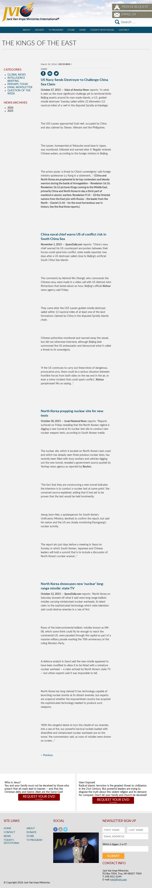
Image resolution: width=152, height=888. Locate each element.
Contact (124, 30)
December (64, 64)
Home (7, 828)
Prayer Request (135, 7)
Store (71, 30)
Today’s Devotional (102, 30)
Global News (16, 74)
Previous (48, 755)
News (82, 30)
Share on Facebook (43, 73)
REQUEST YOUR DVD (39, 796)
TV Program (56, 30)
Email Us (129, 14)
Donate (39, 30)
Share (44, 69)
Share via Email (49, 73)
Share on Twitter (56, 73)
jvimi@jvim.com (118, 880)
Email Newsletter (19, 87)
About (27, 30)
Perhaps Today (17, 84)
